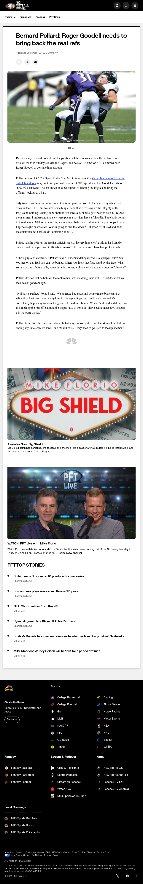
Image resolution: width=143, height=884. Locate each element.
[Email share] (35, 62)
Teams (8, 17)
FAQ (48, 852)
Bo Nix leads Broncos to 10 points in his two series (49, 576)
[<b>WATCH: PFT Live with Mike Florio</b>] (71, 503)
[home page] (17, 5)
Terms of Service (52, 855)
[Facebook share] (19, 62)
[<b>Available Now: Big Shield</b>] (71, 404)
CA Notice (37, 855)
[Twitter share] (27, 62)
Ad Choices (89, 852)
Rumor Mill (25, 17)
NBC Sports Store (61, 852)
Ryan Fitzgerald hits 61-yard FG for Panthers (45, 621)
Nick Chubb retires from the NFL (36, 606)
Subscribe (12, 719)
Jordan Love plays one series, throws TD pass (46, 591)
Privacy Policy (104, 852)
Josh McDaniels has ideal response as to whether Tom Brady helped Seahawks (69, 636)
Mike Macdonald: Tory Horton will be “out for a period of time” (57, 651)
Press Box (77, 852)
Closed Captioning (35, 852)
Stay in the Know (14, 702)
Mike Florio (19, 611)
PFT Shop (54, 17)
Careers (19, 852)
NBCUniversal (24, 860)
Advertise (9, 852)
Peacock (40, 17)
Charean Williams (23, 581)
